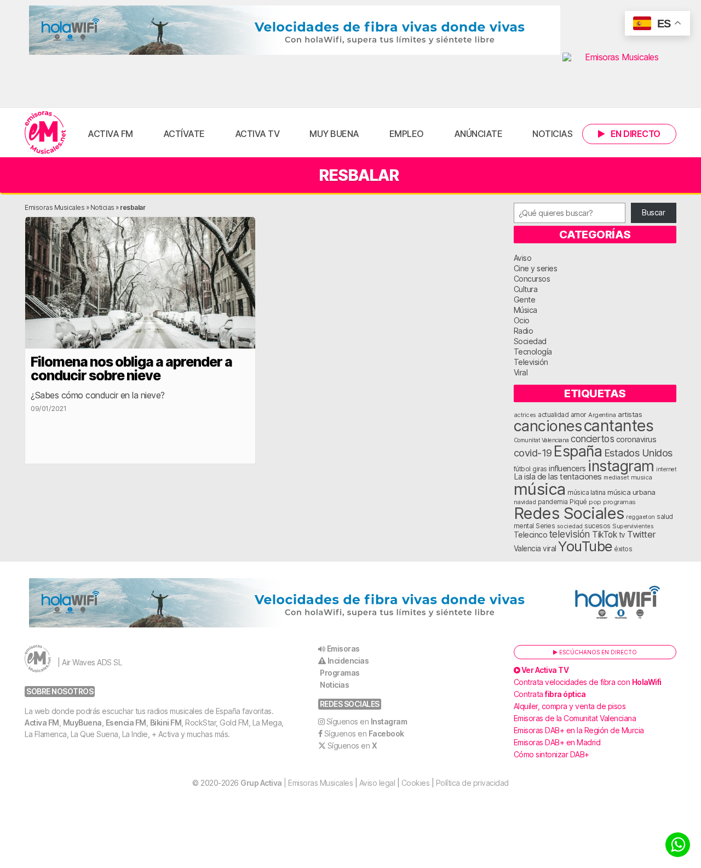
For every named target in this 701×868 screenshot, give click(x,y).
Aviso (523, 257)
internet (666, 469)
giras (539, 469)
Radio (523, 330)
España (578, 451)
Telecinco (531, 534)
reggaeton (640, 517)
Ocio (522, 320)
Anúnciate (478, 133)
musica (641, 477)
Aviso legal (377, 782)
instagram (621, 466)
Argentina (602, 415)
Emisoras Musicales (54, 207)
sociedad (570, 526)
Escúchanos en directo (597, 652)
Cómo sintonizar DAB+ (551, 754)
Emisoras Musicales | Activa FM (45, 132)
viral (549, 548)
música (540, 489)
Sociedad (530, 341)
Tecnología (533, 351)
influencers (567, 468)
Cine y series (536, 268)
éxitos (623, 549)
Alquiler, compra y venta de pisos (570, 706)
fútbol (522, 469)
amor (579, 414)
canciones (548, 426)
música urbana (631, 492)
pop (595, 502)
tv (622, 534)
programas (619, 502)
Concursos (532, 278)
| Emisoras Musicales (296, 782)
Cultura (526, 289)
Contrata (550, 694)
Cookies (415, 782)
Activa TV (257, 133)
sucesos (597, 526)
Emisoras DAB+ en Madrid (557, 742)
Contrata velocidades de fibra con (588, 682)
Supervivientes (632, 526)
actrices (525, 415)
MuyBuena (82, 722)
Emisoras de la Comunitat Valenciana (575, 718)
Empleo (406, 133)
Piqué (578, 502)
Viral (521, 372)
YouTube (585, 546)
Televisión (531, 362)
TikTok (604, 534)
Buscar (653, 212)
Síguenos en (366, 721)
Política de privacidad (472, 782)
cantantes (619, 425)
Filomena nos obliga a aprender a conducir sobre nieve (131, 368)
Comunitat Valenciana (541, 440)
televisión (569, 534)
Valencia (527, 548)
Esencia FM (126, 722)
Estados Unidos (638, 453)
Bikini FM (166, 722)
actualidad (553, 415)
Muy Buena (334, 133)
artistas (630, 414)
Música (525, 310)
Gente (525, 299)
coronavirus (636, 439)
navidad (525, 502)
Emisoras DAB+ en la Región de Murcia (579, 730)
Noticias (552, 133)
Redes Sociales (569, 513)
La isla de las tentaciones (558, 477)
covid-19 (533, 453)
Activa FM (110, 133)
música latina (586, 492)
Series (545, 526)
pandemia (553, 502)
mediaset (616, 477)
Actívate (184, 133)
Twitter (641, 534)
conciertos (592, 438)
